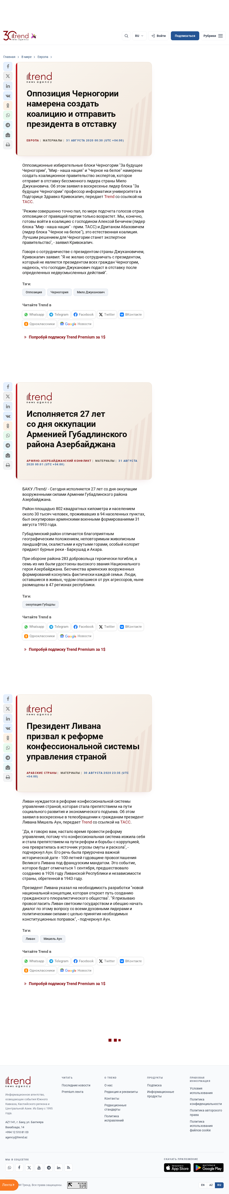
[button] (8, 66)
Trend (109, 196)
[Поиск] (126, 35)
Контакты (111, 1098)
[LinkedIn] (59, 1168)
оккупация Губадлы (40, 604)
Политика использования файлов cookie (201, 1126)
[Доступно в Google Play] (208, 1167)
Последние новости (76, 1085)
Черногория (59, 292)
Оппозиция (34, 292)
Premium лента (72, 1092)
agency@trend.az (16, 1137)
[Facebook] (19, 1168)
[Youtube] (39, 1168)
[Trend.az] (19, 36)
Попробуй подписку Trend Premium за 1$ (66, 337)
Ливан (30, 939)
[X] (29, 1168)
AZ (211, 1185)
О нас (108, 1085)
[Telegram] (49, 1168)
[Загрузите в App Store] (177, 1167)
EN (203, 1185)
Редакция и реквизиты (121, 1092)
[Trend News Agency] (17, 1082)
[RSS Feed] (68, 1168)
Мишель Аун (53, 939)
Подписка (154, 1085)
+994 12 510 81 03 (16, 1132)
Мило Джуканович (91, 292)
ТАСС (27, 201)
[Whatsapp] (9, 1168)
